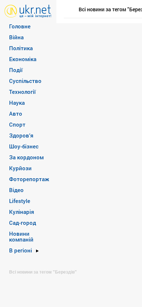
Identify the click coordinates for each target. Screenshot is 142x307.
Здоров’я (21, 135)
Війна (16, 37)
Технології (22, 92)
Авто (15, 113)
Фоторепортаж (29, 179)
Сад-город (22, 223)
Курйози (20, 168)
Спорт (17, 124)
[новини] (27, 11)
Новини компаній (21, 236)
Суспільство (25, 81)
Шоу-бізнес (24, 146)
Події (16, 70)
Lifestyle (19, 201)
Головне (20, 26)
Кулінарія (21, 212)
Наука (17, 102)
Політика (21, 48)
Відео (16, 190)
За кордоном (26, 157)
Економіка (22, 59)
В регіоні (20, 250)
